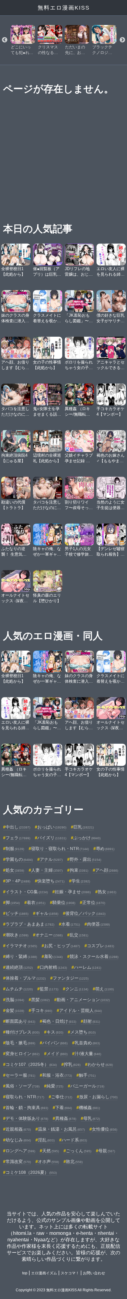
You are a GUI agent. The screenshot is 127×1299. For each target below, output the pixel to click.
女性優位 (104, 1129)
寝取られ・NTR (25, 1096)
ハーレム (87, 967)
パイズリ (51, 837)
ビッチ (17, 913)
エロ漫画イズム (44, 1273)
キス (55, 1032)
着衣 (36, 902)
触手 (87, 1075)
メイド (57, 1053)
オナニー (49, 934)
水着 (70, 924)
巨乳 (83, 826)
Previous (5, 40)
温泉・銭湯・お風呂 (61, 1129)
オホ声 (48, 1161)
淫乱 (46, 1139)
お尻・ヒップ (62, 945)
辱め (105, 848)
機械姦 (89, 1107)
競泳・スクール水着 (94, 956)
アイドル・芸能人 (80, 1010)
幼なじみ (18, 1139)
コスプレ (100, 945)
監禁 (49, 988)
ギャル (46, 913)
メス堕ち (83, 1032)
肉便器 (98, 924)
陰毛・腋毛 (20, 1042)
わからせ (100, 1064)
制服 (15, 848)
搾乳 (72, 1064)
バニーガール (87, 1085)
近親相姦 (18, 1129)
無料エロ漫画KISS (64, 8)
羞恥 (53, 956)
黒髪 (40, 999)
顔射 (91, 1021)
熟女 (107, 891)
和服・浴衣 (57, 1075)
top (24, 1273)
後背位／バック (85, 913)
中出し (18, 826)
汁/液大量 (88, 1053)
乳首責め (87, 1042)
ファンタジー (70, 978)
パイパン (55, 1042)
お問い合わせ (94, 1273)
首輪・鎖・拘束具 (27, 1107)
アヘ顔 (106, 870)
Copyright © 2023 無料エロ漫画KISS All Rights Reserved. (64, 1290)
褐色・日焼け (59, 1021)
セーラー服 (20, 1075)
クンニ (76, 988)
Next (122, 40)
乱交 (79, 934)
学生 (81, 880)
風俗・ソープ (22, 1085)
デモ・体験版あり (27, 1118)
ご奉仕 (61, 1096)
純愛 (55, 1085)
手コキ (41, 1010)
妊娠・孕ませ (73, 891)
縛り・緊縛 (21, 956)
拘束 (79, 870)
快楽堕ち (50, 880)
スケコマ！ (70, 1273)
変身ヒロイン (22, 1053)
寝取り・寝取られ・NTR (60, 848)
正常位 (93, 902)
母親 (106, 1150)
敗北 (74, 1161)
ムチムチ (19, 988)
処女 (15, 870)
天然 (50, 1150)
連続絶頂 (19, 967)
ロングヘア (20, 1150)
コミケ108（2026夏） (31, 1172)
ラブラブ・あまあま (30, 924)
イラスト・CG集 (27, 891)
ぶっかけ (86, 837)
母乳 (91, 1118)
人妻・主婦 (47, 870)
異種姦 (65, 1118)
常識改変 (18, 1161)
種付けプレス (22, 1032)
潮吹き (17, 934)
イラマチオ (21, 945)
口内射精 (53, 967)
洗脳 (15, 999)
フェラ (18, 837)
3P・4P (18, 880)
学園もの (19, 859)
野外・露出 (85, 859)
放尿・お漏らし (98, 1096)
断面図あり (20, 1021)
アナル (51, 859)
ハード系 (74, 1139)
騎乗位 (63, 902)
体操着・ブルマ (26, 978)
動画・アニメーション (83, 999)
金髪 (15, 1010)
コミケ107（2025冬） (31, 1064)
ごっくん (78, 1150)
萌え (104, 988)
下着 (63, 1107)
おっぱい (51, 826)
